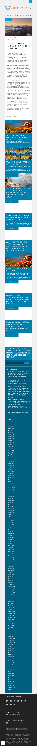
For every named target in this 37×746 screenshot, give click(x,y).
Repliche (16, 13)
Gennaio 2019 (11, 609)
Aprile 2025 (10, 455)
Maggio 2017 (11, 650)
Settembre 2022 (11, 518)
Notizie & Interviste (24, 13)
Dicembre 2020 (11, 562)
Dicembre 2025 (11, 438)
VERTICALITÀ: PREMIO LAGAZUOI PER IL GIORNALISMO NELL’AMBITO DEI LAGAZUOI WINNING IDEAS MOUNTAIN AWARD (18, 193)
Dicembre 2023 (11, 488)
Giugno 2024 (11, 475)
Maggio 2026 (11, 428)
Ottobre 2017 (11, 640)
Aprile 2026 (10, 430)
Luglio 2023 (10, 498)
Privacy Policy (11, 729)
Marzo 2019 (10, 605)
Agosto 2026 (11, 422)
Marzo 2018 (10, 630)
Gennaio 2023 (11, 510)
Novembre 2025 (11, 440)
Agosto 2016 (11, 669)
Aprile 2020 (10, 578)
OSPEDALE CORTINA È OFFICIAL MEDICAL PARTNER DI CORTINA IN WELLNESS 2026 (18, 217)
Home (7, 13)
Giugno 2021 (11, 549)
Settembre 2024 (11, 469)
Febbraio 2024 (11, 483)
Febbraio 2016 (11, 681)
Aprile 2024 (10, 479)
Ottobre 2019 (11, 590)
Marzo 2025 (10, 457)
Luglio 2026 (10, 424)
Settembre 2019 (11, 593)
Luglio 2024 (10, 473)
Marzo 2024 (10, 481)
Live (11, 13)
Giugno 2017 (11, 648)
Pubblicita (28, 15)
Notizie (15, 39)
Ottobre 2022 (11, 516)
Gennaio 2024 (11, 485)
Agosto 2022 (11, 520)
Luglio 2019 (10, 597)
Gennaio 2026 (11, 436)
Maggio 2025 (11, 453)
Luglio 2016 (10, 671)
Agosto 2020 (11, 570)
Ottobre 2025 (11, 442)
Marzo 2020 (11, 580)
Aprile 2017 (10, 652)
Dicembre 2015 (11, 685)
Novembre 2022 (11, 514)
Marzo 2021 (10, 555)
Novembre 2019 (11, 588)
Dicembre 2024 (11, 463)
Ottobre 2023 (11, 492)
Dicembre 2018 (11, 611)
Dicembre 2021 (11, 537)
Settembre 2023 (11, 494)
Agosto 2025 (11, 446)
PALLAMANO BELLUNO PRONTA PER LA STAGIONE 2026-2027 (17, 380)
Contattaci (8, 15)
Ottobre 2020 (11, 566)
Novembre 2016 (11, 663)
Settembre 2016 (11, 667)
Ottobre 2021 (11, 541)
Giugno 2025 (11, 450)
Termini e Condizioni (22, 729)
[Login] (30, 1)
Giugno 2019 (11, 599)
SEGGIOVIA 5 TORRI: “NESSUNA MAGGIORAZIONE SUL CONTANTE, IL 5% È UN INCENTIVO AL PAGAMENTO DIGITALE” (17, 326)
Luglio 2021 (10, 547)
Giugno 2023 (11, 500)
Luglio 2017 (10, 646)
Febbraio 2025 (11, 459)
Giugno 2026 (11, 426)
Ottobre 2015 (11, 689)
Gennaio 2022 (11, 535)
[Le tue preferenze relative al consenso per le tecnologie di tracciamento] (3, 743)
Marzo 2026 (10, 432)
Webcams (22, 15)
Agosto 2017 (11, 644)
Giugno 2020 (11, 574)
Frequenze (15, 15)
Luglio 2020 (10, 572)
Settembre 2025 (11, 444)
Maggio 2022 (11, 527)
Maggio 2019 (11, 601)
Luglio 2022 (10, 523)
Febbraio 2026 (11, 434)
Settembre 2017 (11, 642)
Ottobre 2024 (11, 467)
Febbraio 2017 (11, 656)
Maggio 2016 (11, 675)
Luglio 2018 (10, 621)
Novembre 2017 (11, 638)
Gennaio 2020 (11, 584)
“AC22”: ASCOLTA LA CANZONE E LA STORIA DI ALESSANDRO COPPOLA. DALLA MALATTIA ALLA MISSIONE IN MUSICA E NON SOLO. (19, 373)
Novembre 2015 (11, 687)
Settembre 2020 (11, 568)
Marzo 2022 (10, 531)
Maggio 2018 (11, 625)
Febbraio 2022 (11, 533)
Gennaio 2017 (11, 658)
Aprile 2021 (10, 553)
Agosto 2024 (11, 471)
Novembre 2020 (11, 564)
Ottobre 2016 (11, 665)
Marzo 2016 (10, 679)
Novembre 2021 (11, 539)
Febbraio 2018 (11, 632)
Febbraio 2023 (11, 508)
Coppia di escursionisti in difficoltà (16, 399)
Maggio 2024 (11, 477)
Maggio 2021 (11, 551)
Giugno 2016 (11, 673)
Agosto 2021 (11, 545)
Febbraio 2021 (11, 558)
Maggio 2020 (11, 576)
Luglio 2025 (10, 448)
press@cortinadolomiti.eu (18, 111)
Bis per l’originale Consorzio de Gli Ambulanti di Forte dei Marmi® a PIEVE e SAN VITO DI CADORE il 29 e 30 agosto (18, 299)
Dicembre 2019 (11, 586)
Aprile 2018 (10, 628)
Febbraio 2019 (11, 607)
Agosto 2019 (11, 595)
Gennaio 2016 (11, 683)
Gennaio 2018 (11, 634)
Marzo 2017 (10, 654)
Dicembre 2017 (11, 636)
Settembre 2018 (11, 617)
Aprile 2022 (10, 529)
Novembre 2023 (11, 490)
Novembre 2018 (11, 613)
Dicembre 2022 (11, 512)
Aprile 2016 (10, 677)
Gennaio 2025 (11, 461)
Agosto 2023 (11, 496)
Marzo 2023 (10, 506)
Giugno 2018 (11, 623)
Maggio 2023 (11, 502)
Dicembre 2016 (11, 660)
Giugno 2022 (11, 525)
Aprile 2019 (10, 603)
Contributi (25, 744)
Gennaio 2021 (11, 560)
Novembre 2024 (11, 465)
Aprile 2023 (10, 504)
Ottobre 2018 (11, 615)
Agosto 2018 (11, 619)
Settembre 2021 (11, 543)
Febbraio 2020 (11, 582)
